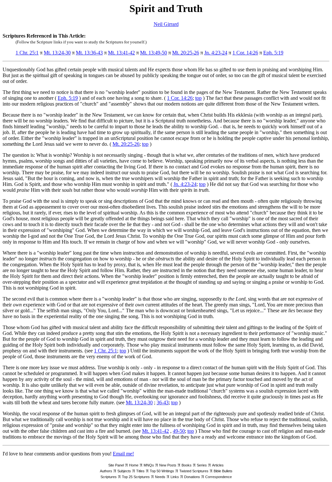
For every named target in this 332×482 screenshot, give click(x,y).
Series (202, 465)
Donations (192, 477)
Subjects (124, 471)
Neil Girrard (166, 24)
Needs (160, 477)
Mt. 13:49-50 (153, 52)
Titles (140, 471)
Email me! (123, 453)
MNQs (149, 465)
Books (187, 465)
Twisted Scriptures (193, 471)
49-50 (179, 431)
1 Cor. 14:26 (245, 52)
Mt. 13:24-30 (57, 52)
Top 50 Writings (162, 471)
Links (175, 477)
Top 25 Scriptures (136, 477)
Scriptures (109, 477)
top (198, 98)
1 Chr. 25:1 (27, 52)
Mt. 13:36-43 (89, 52)
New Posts (167, 465)
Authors (106, 471)
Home (133, 465)
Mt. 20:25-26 (185, 52)
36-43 (163, 402)
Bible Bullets (223, 471)
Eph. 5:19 (273, 52)
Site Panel (116, 465)
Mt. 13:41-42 (121, 52)
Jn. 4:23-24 (215, 52)
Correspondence (218, 477)
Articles (218, 465)
